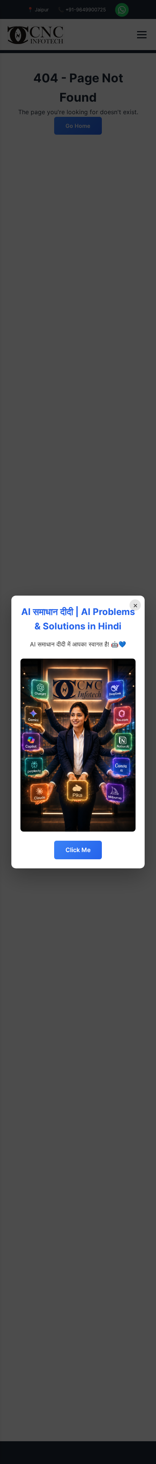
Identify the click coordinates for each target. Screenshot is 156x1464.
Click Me (78, 850)
